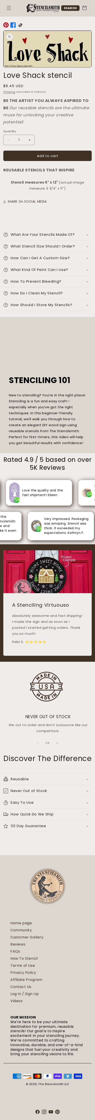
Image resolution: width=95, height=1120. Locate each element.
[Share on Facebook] (13, 25)
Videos (16, 1000)
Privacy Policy (23, 972)
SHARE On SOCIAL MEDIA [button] (27, 201)
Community (21, 930)
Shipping (9, 92)
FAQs (15, 951)
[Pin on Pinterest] (6, 25)
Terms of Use (22, 965)
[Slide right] (57, 743)
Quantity (9, 131)
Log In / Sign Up (24, 993)
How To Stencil (24, 958)
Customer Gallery (27, 937)
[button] (9, 8)
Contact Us (20, 986)
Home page (21, 923)
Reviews (17, 944)
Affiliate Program (26, 979)
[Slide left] (38, 743)
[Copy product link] (20, 25)
